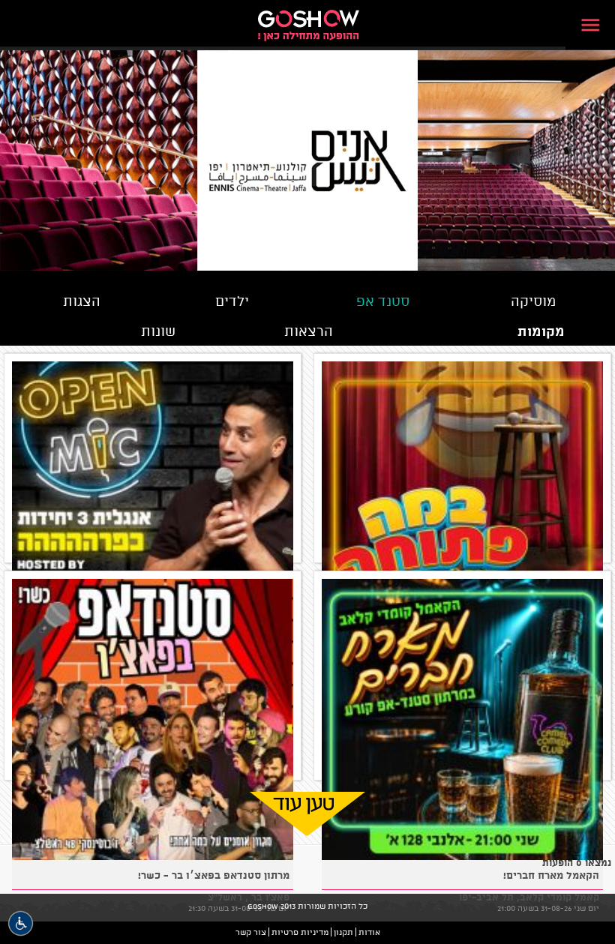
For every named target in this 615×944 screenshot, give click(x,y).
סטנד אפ (383, 300)
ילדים (232, 300)
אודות (369, 932)
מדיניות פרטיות (300, 932)
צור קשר (251, 932)
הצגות (81, 300)
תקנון (343, 932)
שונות (158, 330)
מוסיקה (533, 300)
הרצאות (308, 330)
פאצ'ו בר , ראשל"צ (249, 897)
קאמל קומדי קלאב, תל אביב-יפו (529, 897)
